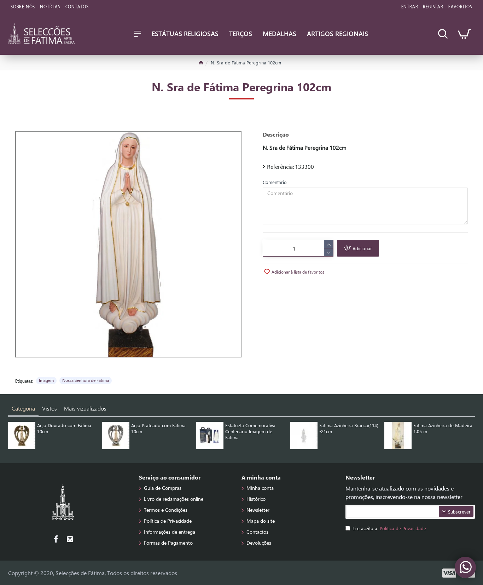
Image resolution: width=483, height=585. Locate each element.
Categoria (23, 408)
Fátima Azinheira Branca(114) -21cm (348, 428)
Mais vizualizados (85, 408)
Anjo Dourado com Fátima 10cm (64, 428)
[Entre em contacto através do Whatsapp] (465, 567)
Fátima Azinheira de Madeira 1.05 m (442, 428)
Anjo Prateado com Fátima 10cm (158, 428)
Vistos (49, 408)
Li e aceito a (389, 528)
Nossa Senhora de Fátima (85, 380)
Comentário (275, 182)
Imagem (46, 380)
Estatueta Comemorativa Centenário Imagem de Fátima (250, 431)
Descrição (276, 134)
